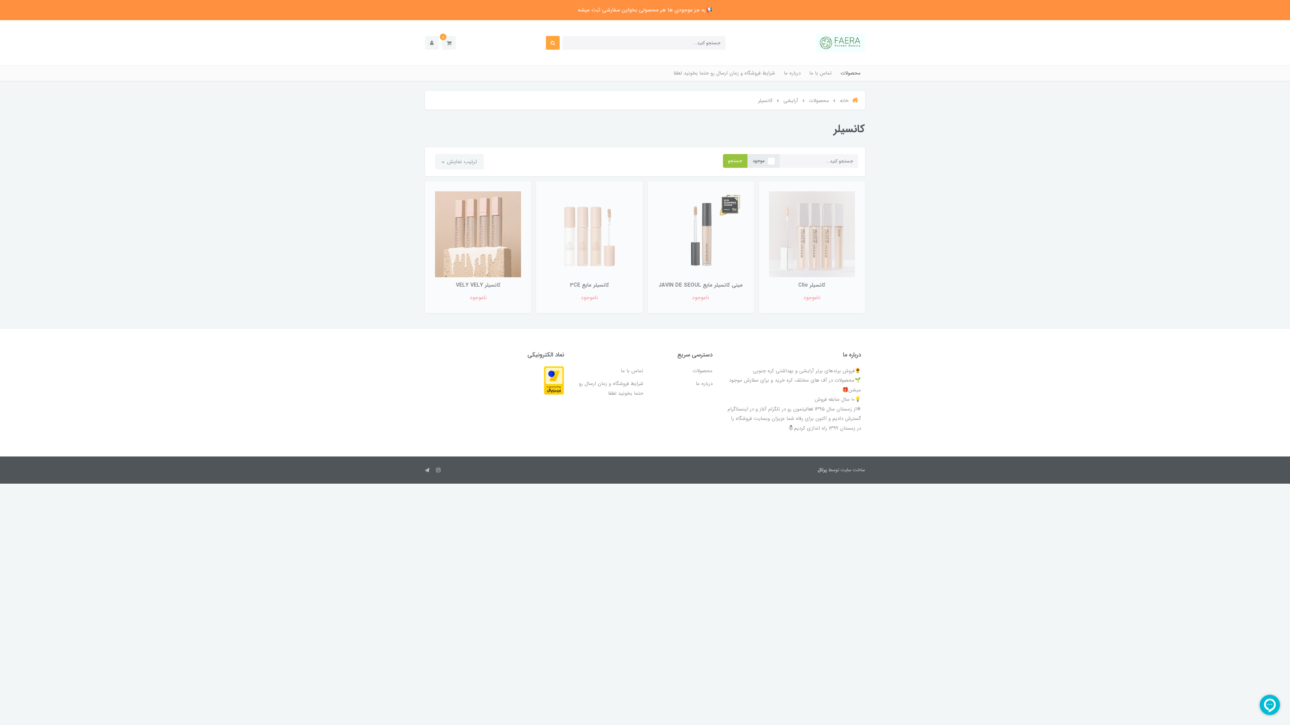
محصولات (851, 73)
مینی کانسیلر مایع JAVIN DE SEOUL (700, 285)
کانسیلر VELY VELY (478, 285)
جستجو (735, 160)
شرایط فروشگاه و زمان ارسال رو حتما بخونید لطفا (724, 73)
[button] (449, 43)
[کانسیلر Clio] (812, 234)
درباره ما (792, 73)
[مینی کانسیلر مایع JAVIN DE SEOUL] (701, 234)
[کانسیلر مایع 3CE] (589, 234)
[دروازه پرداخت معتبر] (554, 380)
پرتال (822, 470)
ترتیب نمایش (461, 161)
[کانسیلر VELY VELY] (478, 234)
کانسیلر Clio (811, 285)
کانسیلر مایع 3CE (589, 285)
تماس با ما (820, 73)
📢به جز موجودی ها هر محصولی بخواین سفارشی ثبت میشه (645, 10)
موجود (758, 160)
